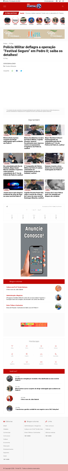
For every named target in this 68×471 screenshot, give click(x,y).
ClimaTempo (59, 206)
